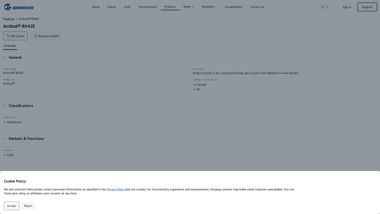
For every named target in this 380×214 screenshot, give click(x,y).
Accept (11, 206)
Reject (28, 206)
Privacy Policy (115, 189)
